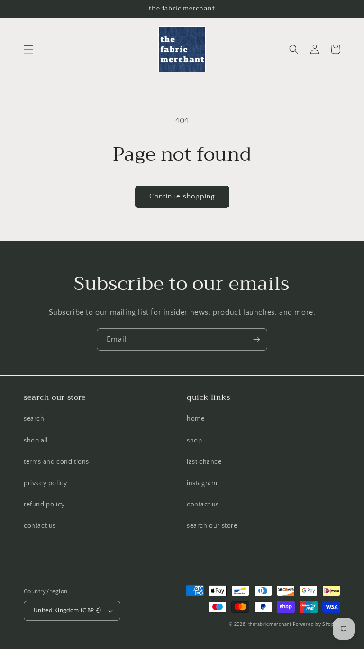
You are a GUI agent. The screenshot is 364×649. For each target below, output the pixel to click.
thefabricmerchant (269, 624)
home (195, 419)
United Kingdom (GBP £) (67, 610)
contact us (40, 526)
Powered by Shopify (316, 624)
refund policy (44, 504)
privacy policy (45, 483)
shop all (36, 440)
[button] (28, 49)
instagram (202, 483)
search (34, 419)
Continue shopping (182, 196)
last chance (204, 462)
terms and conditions (56, 462)
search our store (212, 526)
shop (194, 440)
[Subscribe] (256, 339)
